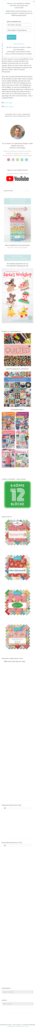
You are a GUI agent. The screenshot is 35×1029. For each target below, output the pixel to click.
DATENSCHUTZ (20, 1026)
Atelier (15, 116)
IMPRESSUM (11, 1026)
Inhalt (15, 44)
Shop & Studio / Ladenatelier (21, 114)
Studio (28, 116)
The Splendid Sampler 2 (17, 409)
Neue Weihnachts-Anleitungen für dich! (17, 266)
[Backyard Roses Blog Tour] (17, 808)
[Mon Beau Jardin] (17, 547)
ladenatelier (21, 116)
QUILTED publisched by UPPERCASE (17, 369)
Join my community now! (14, 21)
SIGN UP (11, 37)
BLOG (26, 1026)
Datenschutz (20, 44)
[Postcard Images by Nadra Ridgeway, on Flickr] (7, 103)
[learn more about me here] (17, 140)
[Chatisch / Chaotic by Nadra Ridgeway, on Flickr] (7, 106)
